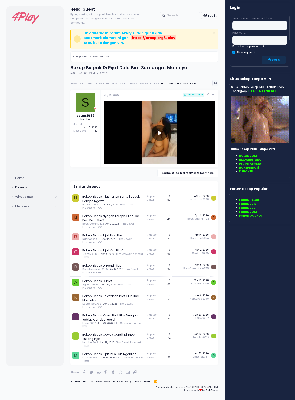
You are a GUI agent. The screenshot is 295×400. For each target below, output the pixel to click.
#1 (213, 94)
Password (238, 33)
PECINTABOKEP (250, 164)
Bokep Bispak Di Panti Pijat (101, 265)
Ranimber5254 (91, 239)
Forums (21, 187)
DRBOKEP (246, 171)
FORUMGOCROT (251, 216)
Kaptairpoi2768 (91, 303)
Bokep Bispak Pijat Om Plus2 (103, 250)
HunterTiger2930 (92, 204)
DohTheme (212, 390)
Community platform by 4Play (187, 387)
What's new (24, 197)
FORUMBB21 (247, 208)
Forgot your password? (248, 46)
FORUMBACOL (249, 200)
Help (138, 381)
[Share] (208, 94)
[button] (55, 197)
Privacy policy (122, 381)
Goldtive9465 (90, 254)
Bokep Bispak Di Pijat (97, 281)
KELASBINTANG (250, 160)
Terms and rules (99, 381)
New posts (80, 56)
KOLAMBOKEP (249, 156)
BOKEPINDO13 (249, 168)
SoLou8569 (80, 73)
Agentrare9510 (91, 284)
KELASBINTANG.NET (262, 91)
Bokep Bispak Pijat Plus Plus (102, 235)
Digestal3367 (90, 357)
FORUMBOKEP (249, 212)
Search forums (99, 56)
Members (22, 206)
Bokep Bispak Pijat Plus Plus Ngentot (109, 354)
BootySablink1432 (93, 223)
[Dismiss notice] (213, 33)
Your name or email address (252, 18)
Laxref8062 (89, 323)
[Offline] (95, 108)
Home (19, 178)
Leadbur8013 (90, 342)
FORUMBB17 (247, 204)
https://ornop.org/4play (153, 37)
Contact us (78, 381)
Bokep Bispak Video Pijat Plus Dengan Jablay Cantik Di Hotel (110, 317)
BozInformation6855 (95, 269)
